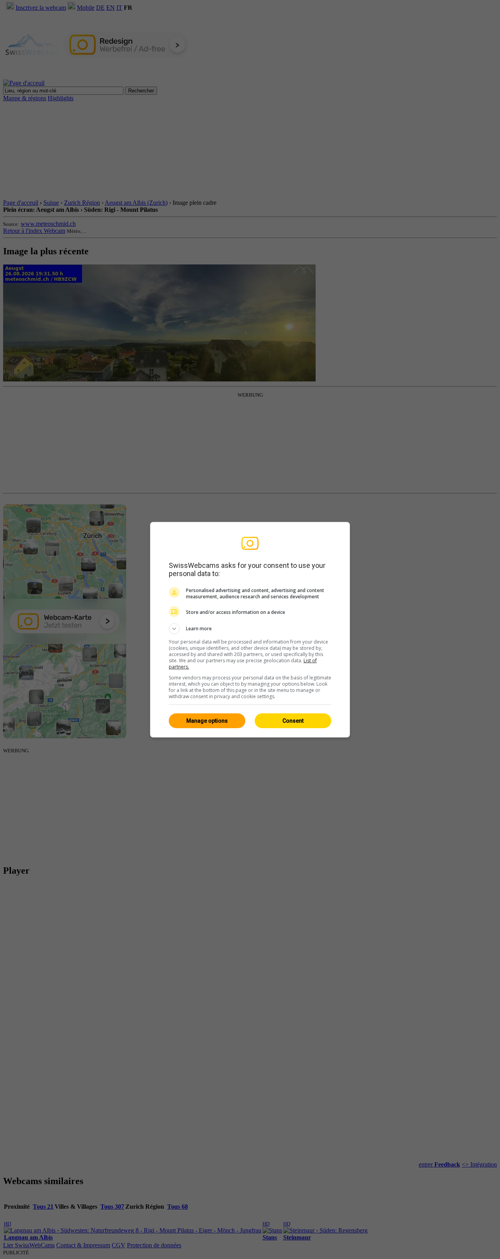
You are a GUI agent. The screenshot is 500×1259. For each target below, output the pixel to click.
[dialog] (250, 630)
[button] (250, 628)
